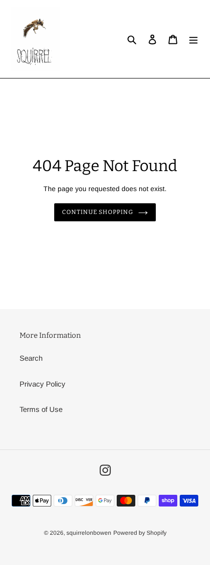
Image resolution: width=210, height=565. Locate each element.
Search (31, 358)
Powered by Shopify (140, 532)
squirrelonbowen (88, 532)
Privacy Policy (42, 384)
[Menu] (193, 39)
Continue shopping (98, 212)
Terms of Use (41, 409)
